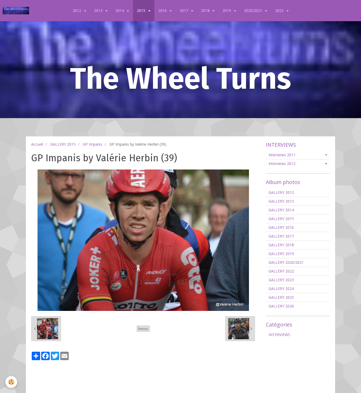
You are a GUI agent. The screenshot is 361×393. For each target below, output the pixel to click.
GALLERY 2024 (281, 288)
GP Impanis (92, 144)
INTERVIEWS (279, 334)
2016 (163, 10)
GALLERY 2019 (281, 253)
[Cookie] (11, 382)
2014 (120, 10)
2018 (206, 10)
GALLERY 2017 (281, 236)
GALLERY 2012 (281, 192)
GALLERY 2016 (281, 227)
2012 (77, 10)
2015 (141, 10)
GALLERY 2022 (281, 271)
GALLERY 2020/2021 (286, 262)
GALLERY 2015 (63, 144)
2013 (99, 10)
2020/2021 (253, 10)
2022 (280, 10)
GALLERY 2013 (281, 201)
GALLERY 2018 (281, 244)
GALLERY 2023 (281, 279)
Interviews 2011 (282, 154)
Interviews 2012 (282, 163)
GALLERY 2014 (281, 209)
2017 (184, 10)
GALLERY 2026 (281, 306)
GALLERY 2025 (281, 297)
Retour (143, 329)
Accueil (37, 144)
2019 (227, 10)
